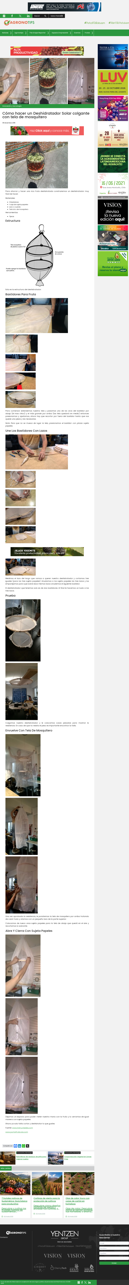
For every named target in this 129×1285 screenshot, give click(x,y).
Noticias (5, 33)
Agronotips (19, 33)
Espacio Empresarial (60, 33)
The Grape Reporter (37, 33)
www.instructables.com (22, 1128)
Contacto (4, 1237)
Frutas (87, 33)
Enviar (114, 1263)
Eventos (77, 33)
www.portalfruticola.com (16, 1132)
